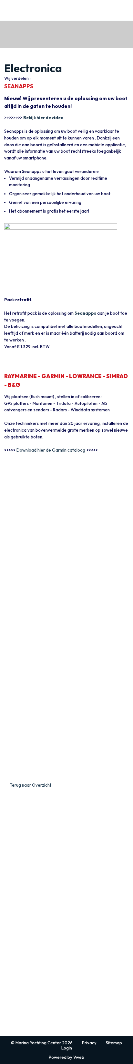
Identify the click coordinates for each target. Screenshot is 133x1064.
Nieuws (10, 834)
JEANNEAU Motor (25, 931)
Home (9, 829)
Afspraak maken (19, 852)
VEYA (9, 1020)
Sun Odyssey (15, 890)
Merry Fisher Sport (20, 964)
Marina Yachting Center (19, 8)
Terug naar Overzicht (30, 785)
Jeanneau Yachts (19, 902)
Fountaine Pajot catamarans (30, 1026)
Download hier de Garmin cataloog (50, 450)
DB (7, 970)
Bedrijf (10, 841)
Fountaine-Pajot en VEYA (35, 1011)
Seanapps (85, 313)
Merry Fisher (15, 946)
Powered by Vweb (66, 1057)
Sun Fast (11, 896)
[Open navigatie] (124, 10)
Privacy (89, 1042)
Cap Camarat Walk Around (27, 952)
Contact (11, 846)
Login (66, 1047)
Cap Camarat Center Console (30, 958)
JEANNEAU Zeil (21, 881)
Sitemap (114, 1042)
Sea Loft (11, 982)
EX (6, 940)
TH (6, 976)
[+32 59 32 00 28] (105, 10)
